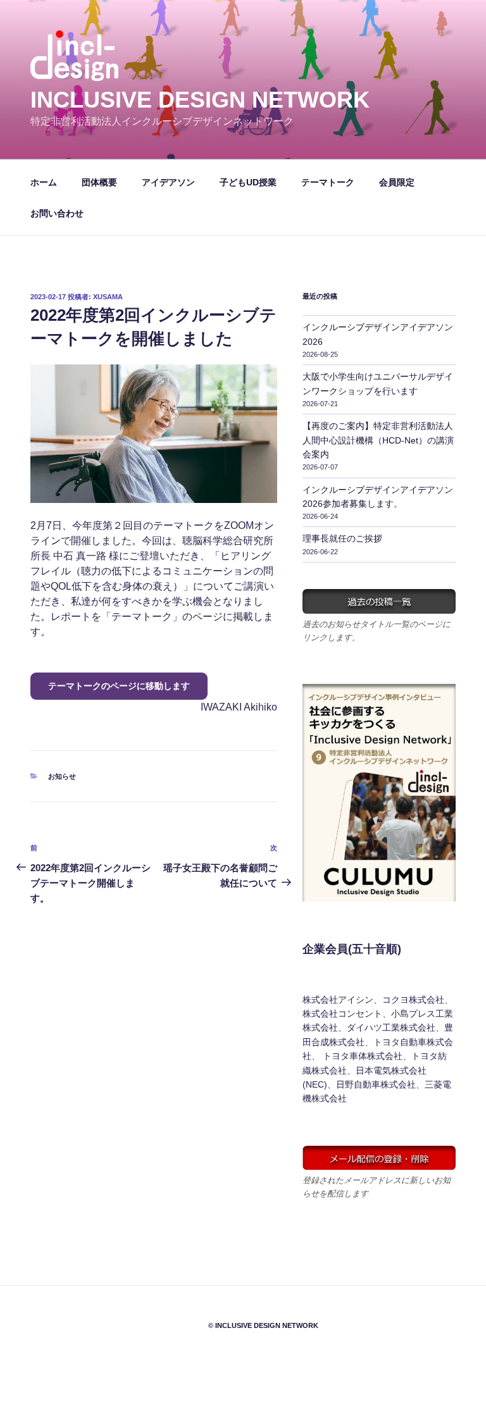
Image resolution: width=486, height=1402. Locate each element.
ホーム (43, 182)
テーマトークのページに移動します (119, 686)
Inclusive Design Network (200, 100)
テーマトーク (327, 182)
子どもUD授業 (248, 182)
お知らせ (62, 776)
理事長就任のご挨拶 (342, 538)
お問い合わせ (57, 213)
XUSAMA (108, 297)
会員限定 (396, 182)
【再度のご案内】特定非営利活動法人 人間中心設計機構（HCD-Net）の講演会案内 (378, 440)
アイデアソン (168, 182)
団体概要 (99, 182)
